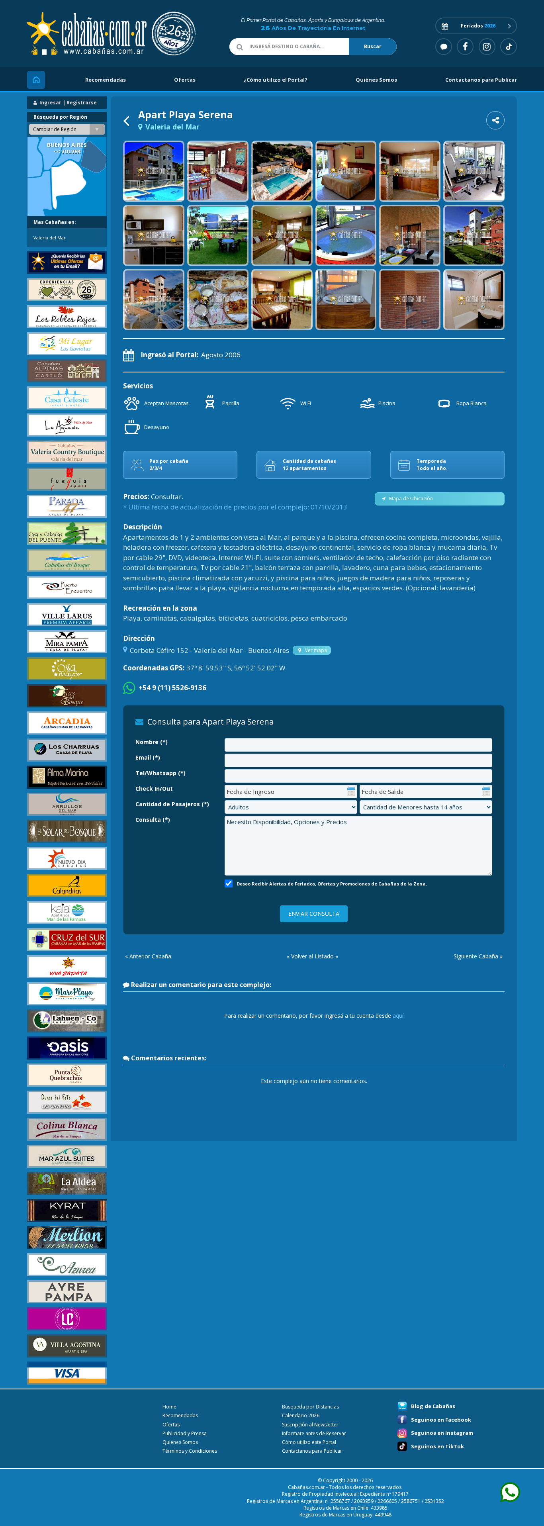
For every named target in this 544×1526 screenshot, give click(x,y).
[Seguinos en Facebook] (465, 46)
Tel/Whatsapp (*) (160, 773)
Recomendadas (105, 79)
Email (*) (147, 757)
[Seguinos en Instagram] (487, 46)
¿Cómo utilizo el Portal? (275, 79)
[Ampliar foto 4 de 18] (346, 171)
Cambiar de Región (54, 129)
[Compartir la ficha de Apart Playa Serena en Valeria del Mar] (495, 120)
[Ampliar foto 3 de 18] (282, 171)
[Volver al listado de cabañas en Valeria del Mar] (128, 120)
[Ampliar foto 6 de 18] (474, 171)
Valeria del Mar (49, 238)
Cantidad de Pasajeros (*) (172, 804)
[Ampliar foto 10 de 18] (346, 235)
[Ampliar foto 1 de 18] (153, 171)
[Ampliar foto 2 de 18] (218, 171)
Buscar (373, 46)
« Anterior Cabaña (148, 956)
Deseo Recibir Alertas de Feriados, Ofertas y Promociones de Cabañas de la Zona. (332, 883)
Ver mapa (315, 650)
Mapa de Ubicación (410, 498)
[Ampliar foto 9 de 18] (282, 235)
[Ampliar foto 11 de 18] (409, 235)
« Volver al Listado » (312, 956)
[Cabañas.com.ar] (106, 34)
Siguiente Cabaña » (478, 956)
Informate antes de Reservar (314, 1433)
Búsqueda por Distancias (310, 1406)
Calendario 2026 (300, 1415)
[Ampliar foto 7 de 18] (153, 235)
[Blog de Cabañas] (443, 46)
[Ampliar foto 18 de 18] (474, 299)
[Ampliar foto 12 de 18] (474, 235)
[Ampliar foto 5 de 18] (409, 171)
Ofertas (185, 79)
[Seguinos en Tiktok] (508, 46)
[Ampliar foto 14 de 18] (218, 299)
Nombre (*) (151, 742)
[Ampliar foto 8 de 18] (218, 235)
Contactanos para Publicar (481, 79)
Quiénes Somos (376, 79)
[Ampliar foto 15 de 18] (282, 299)
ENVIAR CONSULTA (313, 913)
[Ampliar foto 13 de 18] (153, 299)
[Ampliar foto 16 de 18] (346, 299)
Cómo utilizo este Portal (309, 1442)
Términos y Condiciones (189, 1451)
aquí (398, 1015)
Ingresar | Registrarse (67, 102)
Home (169, 1406)
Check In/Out (154, 788)
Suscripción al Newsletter (310, 1424)
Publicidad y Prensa (184, 1433)
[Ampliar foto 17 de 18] (409, 299)
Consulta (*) (152, 819)
